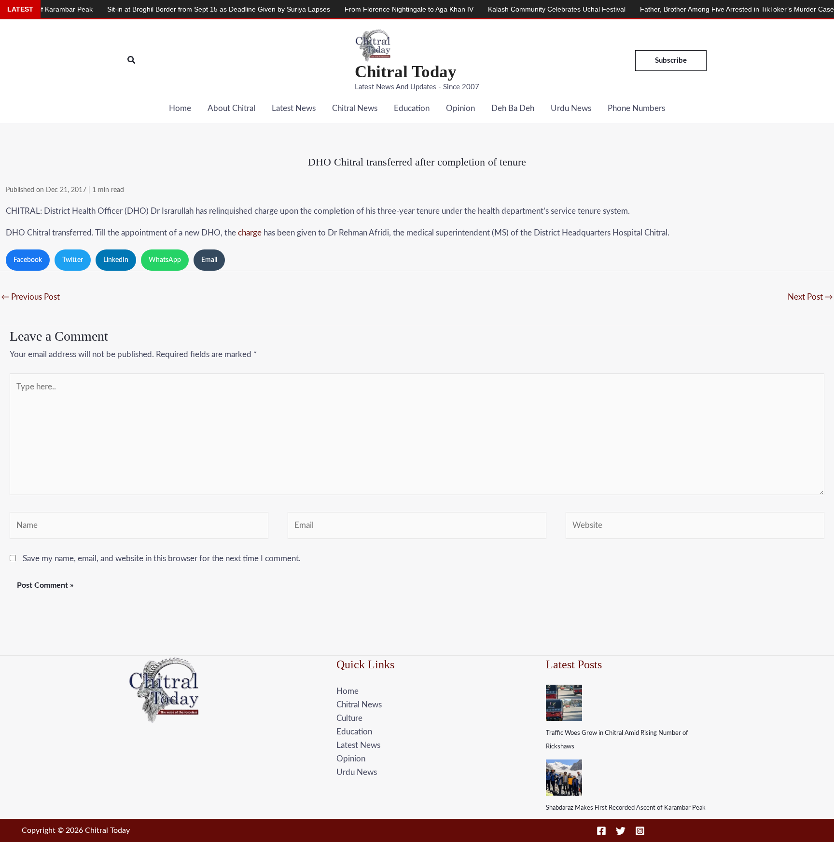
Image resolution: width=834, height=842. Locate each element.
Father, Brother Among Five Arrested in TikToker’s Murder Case (709, 9)
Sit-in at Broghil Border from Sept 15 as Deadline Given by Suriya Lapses (190, 9)
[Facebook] (601, 831)
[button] (131, 60)
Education (412, 108)
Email (209, 260)
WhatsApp (165, 260)
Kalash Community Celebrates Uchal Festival (528, 9)
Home (180, 108)
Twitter (72, 260)
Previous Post (30, 297)
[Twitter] (621, 831)
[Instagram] (640, 831)
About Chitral (231, 108)
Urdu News (571, 108)
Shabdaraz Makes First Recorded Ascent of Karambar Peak (626, 808)
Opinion (460, 108)
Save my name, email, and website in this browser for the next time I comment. (162, 558)
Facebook (28, 260)
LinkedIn (115, 260)
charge (250, 233)
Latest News (294, 108)
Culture (349, 718)
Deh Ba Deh (512, 108)
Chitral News (354, 108)
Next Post (810, 297)
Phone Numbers (636, 108)
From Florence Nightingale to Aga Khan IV (380, 9)
